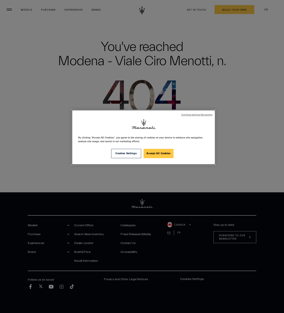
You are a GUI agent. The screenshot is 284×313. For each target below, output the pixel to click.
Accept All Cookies (158, 153)
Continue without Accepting (196, 115)
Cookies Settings (126, 153)
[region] (143, 137)
